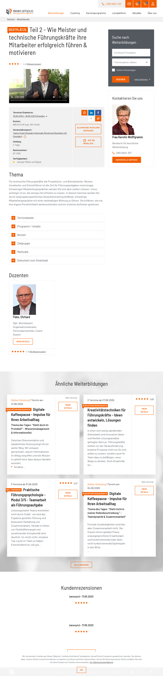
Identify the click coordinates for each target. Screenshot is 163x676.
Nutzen (21, 235)
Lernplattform (119, 12)
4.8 (152, 399)
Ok (81, 670)
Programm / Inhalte (28, 226)
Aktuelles (136, 12)
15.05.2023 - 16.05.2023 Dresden (29, 116)
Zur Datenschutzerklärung (101, 662)
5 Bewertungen (34, 64)
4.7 (75, 483)
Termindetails (25, 218)
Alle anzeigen (81, 565)
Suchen (120, 79)
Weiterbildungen (57, 12)
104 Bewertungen (37, 351)
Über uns (152, 12)
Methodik (22, 252)
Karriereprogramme (96, 12)
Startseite (11, 19)
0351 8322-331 (113, 3)
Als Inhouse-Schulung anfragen (88, 129)
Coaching (75, 12)
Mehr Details (22, 341)
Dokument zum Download (32, 260)
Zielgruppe (23, 243)
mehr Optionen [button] (141, 79)
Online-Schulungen (126, 70)
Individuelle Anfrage (127, 160)
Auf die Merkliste (89, 141)
